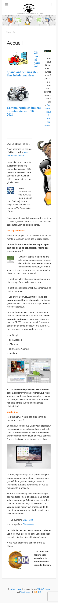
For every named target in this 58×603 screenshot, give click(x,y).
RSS (39, 592)
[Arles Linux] (29, 7)
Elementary (28, 524)
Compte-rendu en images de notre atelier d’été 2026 (24, 111)
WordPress (25, 592)
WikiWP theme (43, 589)
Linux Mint (28, 520)
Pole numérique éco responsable (47, 115)
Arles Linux (15, 589)
